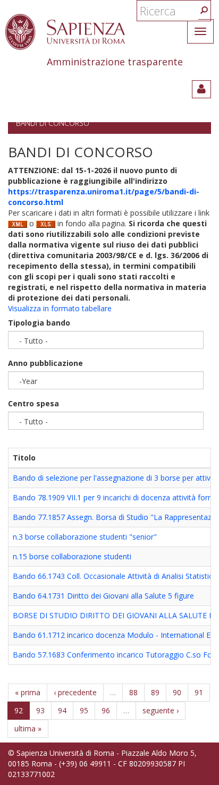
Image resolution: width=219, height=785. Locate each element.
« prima (27, 692)
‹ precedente (75, 692)
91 (199, 692)
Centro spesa (33, 403)
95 (84, 710)
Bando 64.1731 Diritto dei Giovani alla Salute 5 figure (103, 596)
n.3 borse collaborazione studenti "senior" (85, 537)
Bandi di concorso (52, 123)
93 (40, 710)
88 (133, 692)
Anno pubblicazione (45, 363)
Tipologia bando (39, 323)
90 (177, 692)
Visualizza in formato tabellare (60, 308)
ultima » (27, 728)
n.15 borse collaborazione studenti (72, 556)
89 (155, 692)
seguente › (160, 710)
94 (62, 710)
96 (106, 710)
